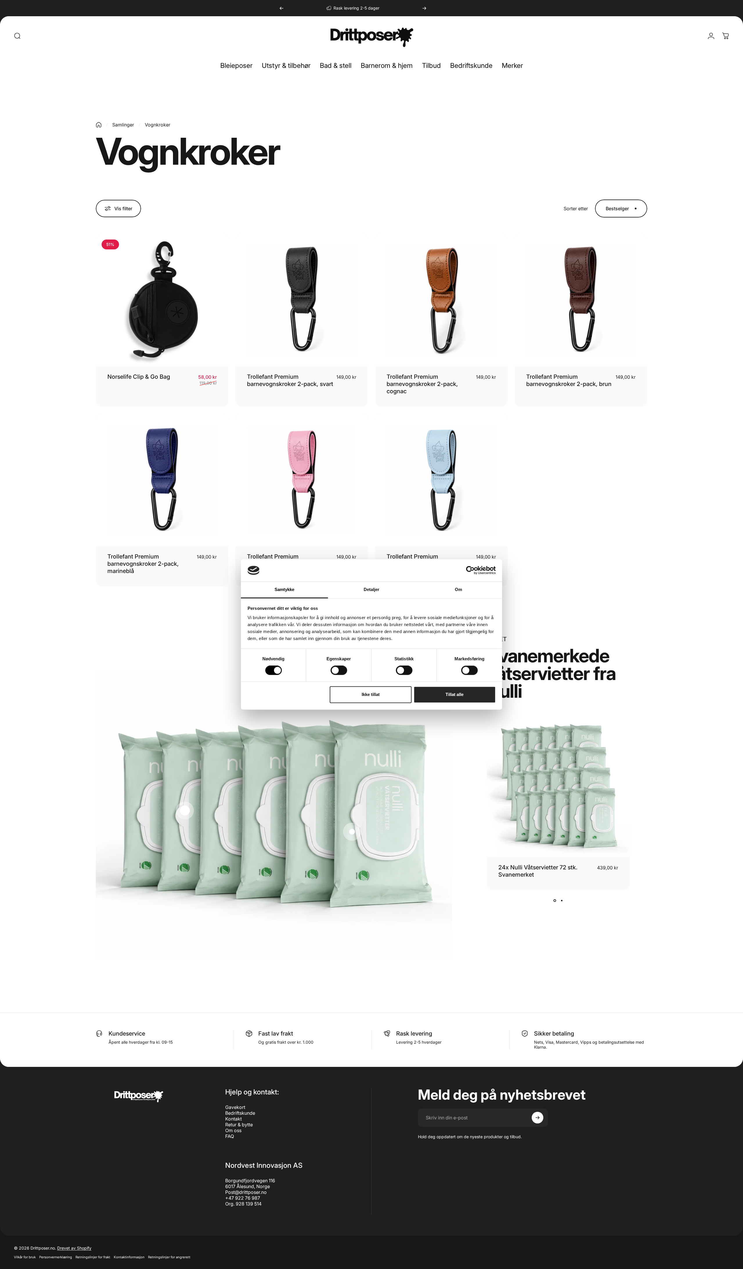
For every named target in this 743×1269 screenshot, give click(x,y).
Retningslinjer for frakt (92, 1257)
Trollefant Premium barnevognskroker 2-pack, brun (569, 380)
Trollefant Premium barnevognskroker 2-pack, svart (290, 380)
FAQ (229, 1136)
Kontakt (233, 1119)
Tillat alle (455, 694)
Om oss (233, 1130)
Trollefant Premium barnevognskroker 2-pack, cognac (422, 384)
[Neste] (424, 8)
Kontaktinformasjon (129, 1257)
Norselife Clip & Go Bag (138, 376)
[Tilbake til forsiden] (99, 125)
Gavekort (235, 1107)
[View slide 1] (554, 900)
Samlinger (123, 125)
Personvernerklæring (55, 1257)
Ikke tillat (371, 694)
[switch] (339, 670)
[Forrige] (281, 8)
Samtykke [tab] (285, 589)
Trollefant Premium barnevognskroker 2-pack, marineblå (143, 563)
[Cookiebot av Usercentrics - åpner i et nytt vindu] (470, 570)
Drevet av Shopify (74, 1248)
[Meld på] (537, 1117)
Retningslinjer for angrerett (169, 1257)
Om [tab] (458, 589)
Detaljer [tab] (372, 589)
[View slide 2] (561, 900)
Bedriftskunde (240, 1113)
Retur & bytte (239, 1124)
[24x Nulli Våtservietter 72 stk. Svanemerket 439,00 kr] (185, 811)
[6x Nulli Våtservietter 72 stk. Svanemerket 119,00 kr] (352, 832)
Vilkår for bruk (25, 1257)
